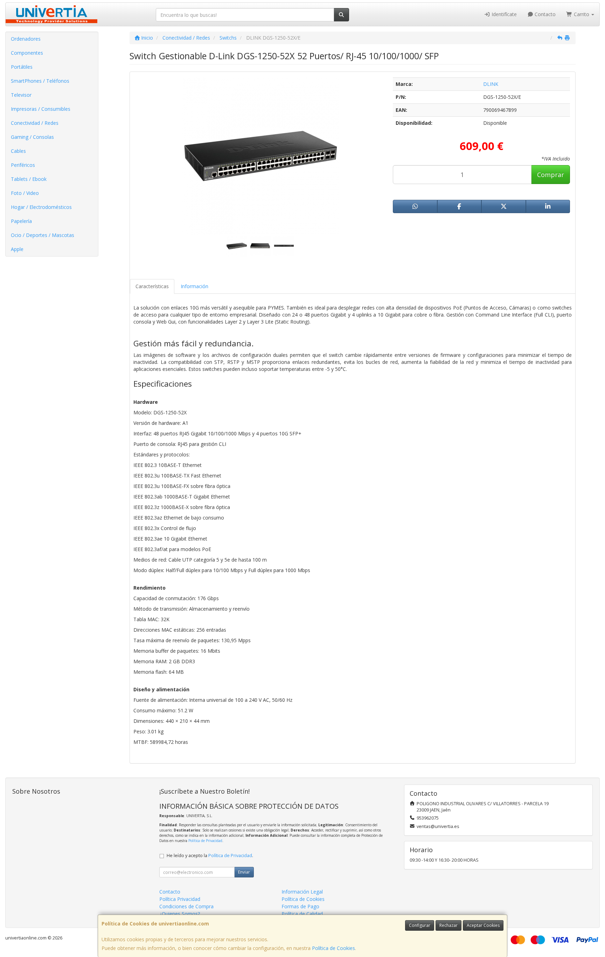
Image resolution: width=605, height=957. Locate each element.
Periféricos (23, 165)
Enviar (244, 872)
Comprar (550, 174)
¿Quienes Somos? (179, 913)
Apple (17, 249)
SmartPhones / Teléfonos (40, 80)
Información (194, 286)
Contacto (544, 14)
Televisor (21, 94)
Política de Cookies (333, 948)
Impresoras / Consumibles (40, 109)
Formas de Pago (300, 906)
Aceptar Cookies (483, 925)
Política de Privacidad (205, 840)
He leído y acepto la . (210, 855)
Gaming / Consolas (32, 137)
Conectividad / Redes (34, 123)
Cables (18, 151)
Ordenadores (26, 38)
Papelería (21, 221)
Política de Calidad (302, 913)
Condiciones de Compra (186, 906)
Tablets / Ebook (29, 179)
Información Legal (302, 891)
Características (152, 286)
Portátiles (22, 66)
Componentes (27, 52)
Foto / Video (25, 193)
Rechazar (448, 925)
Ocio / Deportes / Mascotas (42, 235)
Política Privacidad (179, 899)
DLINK (490, 84)
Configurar (419, 925)
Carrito (581, 14)
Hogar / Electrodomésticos (41, 207)
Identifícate (503, 14)
